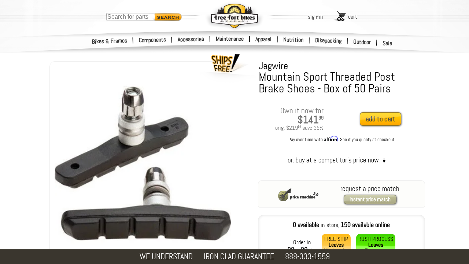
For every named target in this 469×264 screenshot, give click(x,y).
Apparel (263, 39)
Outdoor (362, 42)
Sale (387, 43)
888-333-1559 (307, 256)
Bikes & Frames (110, 41)
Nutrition (293, 40)
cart (352, 17)
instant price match (370, 199)
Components (152, 40)
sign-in (315, 17)
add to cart (380, 119)
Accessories (191, 39)
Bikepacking (328, 40)
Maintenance (230, 39)
